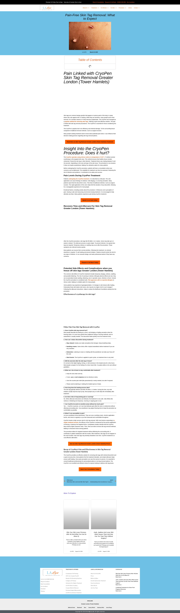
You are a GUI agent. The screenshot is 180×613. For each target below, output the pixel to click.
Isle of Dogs (109, 607)
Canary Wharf (91, 607)
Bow (85, 607)
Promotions (121, 7)
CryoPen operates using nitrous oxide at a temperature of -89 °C (85, 157)
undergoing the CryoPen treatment (79, 179)
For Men (113, 7)
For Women (104, 7)
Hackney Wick (100, 607)
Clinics (130, 7)
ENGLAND (90, 601)
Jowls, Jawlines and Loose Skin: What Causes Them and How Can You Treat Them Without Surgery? (127, 581)
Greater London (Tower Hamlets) (90, 604)
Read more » (119, 577)
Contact (136, 7)
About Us (85, 7)
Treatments (94, 7)
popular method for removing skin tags (76, 121)
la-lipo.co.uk (90, 611)
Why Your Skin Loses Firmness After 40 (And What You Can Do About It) (76, 534)
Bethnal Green (71, 607)
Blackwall (79, 607)
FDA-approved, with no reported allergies (100, 280)
